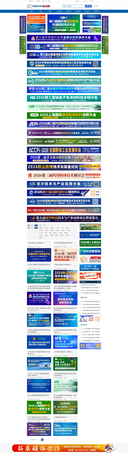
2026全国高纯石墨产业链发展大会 (91, 310)
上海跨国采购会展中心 (60, 417)
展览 (50, 11)
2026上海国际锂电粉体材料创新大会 (38, 395)
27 (72, 439)
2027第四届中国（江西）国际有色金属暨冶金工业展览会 (91, 332)
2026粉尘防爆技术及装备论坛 (62, 264)
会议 (41, 11)
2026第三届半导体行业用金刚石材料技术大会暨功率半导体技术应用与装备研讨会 (39, 288)
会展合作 (68, 11)
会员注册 (77, 1)
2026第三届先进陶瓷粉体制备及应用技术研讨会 (91, 305)
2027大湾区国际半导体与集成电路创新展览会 (91, 329)
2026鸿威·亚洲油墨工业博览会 (63, 352)
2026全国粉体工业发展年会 (36, 243)
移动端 (49, 1)
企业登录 (91, 1)
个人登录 (84, 1)
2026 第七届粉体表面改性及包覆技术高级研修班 (91, 308)
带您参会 (87, 11)
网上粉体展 (38, 1)
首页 (31, 11)
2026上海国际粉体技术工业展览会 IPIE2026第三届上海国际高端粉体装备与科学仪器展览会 (39, 419)
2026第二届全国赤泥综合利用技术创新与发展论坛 (91, 338)
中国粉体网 (30, 1)
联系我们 (96, 11)
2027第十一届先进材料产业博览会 (91, 334)
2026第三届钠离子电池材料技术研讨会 (39, 264)
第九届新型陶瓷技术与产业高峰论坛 (91, 341)
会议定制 (59, 11)
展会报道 (78, 11)
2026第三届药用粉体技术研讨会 (63, 243)
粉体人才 (44, 1)
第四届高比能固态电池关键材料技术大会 (91, 314)
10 (68, 439)
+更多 (98, 282)
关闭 (21, 34)
